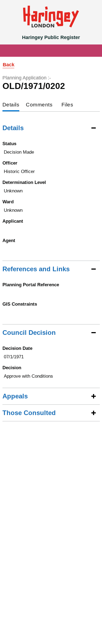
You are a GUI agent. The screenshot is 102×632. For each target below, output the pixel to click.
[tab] (11, 105)
